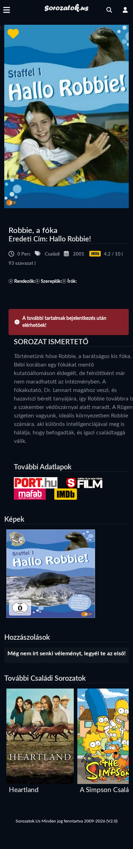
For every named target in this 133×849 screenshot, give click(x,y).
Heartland (24, 790)
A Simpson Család (106, 790)
